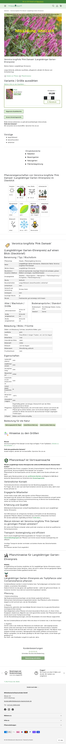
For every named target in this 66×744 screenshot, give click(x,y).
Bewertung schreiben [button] (33, 658)
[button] (61, 6)
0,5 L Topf (17, 94)
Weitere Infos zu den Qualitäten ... (15, 84)
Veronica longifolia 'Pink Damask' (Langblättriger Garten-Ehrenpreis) (27, 10)
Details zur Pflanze (13, 76)
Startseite (6, 10)
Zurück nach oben (32, 687)
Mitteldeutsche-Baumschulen (15, 739)
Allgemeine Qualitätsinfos (14, 111)
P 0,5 (15, 90)
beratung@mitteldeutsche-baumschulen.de (18, 701)
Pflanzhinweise (26, 76)
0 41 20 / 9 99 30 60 (13, 705)
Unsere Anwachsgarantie (13, 117)
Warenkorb (40, 1)
